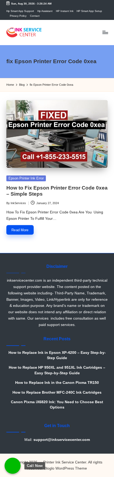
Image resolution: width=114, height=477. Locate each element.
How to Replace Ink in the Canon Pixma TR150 (57, 383)
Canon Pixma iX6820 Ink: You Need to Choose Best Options (57, 404)
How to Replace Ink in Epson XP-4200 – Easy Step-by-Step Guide (57, 355)
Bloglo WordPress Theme (65, 468)
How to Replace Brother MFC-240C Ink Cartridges (57, 392)
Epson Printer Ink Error (26, 178)
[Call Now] (13, 466)
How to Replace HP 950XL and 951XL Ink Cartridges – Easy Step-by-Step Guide (57, 370)
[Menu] (105, 32)
